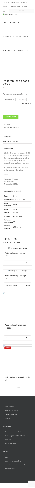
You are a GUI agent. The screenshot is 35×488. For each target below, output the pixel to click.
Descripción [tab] (7, 137)
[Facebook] (3, 477)
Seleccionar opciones (11, 263)
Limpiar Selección (26, 103)
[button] (3, 64)
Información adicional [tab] (10, 141)
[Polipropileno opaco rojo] (17, 248)
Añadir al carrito (11, 116)
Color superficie (8, 99)
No (14, 221)
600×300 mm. (18, 227)
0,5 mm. (16, 213)
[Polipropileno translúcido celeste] (17, 306)
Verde (15, 204)
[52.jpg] (17, 73)
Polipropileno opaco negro (15, 275)
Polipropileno (14, 127)
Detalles (28, 263)
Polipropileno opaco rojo (14, 253)
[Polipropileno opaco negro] (17, 271)
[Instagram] (8, 477)
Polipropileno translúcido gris (17, 377)
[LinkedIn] (11, 477)
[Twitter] (6, 477)
